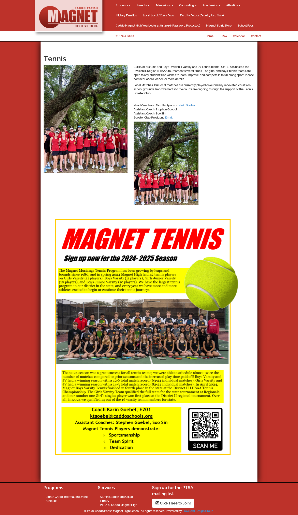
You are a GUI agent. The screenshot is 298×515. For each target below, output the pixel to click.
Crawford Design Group (197, 511)
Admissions (163, 5)
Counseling (187, 5)
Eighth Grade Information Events (67, 496)
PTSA (223, 36)
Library (104, 500)
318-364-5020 (125, 35)
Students (122, 5)
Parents (142, 5)
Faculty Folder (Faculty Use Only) (202, 15)
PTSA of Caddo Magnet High (118, 504)
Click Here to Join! (175, 503)
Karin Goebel (187, 105)
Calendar (239, 36)
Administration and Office (116, 496)
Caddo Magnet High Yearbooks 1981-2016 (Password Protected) (158, 25)
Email (169, 117)
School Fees (246, 25)
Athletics (232, 5)
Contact (256, 36)
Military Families (126, 15)
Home (209, 36)
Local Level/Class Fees (158, 15)
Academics (210, 5)
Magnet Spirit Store (219, 25)
